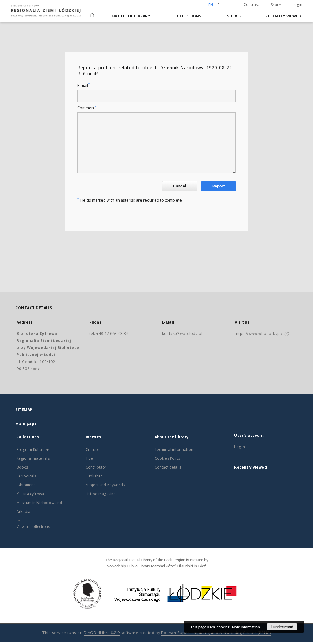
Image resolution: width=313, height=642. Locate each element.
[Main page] (92, 12)
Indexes (233, 16)
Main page (26, 424)
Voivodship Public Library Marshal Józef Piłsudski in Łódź (156, 566)
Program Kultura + (33, 449)
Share (276, 4)
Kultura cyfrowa (30, 493)
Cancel (179, 186)
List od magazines (102, 493)
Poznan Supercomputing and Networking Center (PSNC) (216, 632)
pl (220, 5)
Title (89, 458)
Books (22, 467)
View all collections (33, 526)
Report (218, 186)
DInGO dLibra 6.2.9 (102, 632)
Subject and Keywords (105, 485)
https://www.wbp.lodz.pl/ (258, 333)
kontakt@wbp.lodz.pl (182, 333)
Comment (87, 107)
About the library (130, 16)
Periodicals (26, 476)
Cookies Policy (167, 458)
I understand (282, 626)
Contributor (96, 467)
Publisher (94, 476)
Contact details (168, 467)
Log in (239, 446)
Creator (92, 449)
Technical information (174, 449)
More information (246, 627)
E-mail (83, 85)
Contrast (251, 4)
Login (297, 4)
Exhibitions (26, 485)
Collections (187, 16)
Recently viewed (283, 16)
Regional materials (33, 458)
